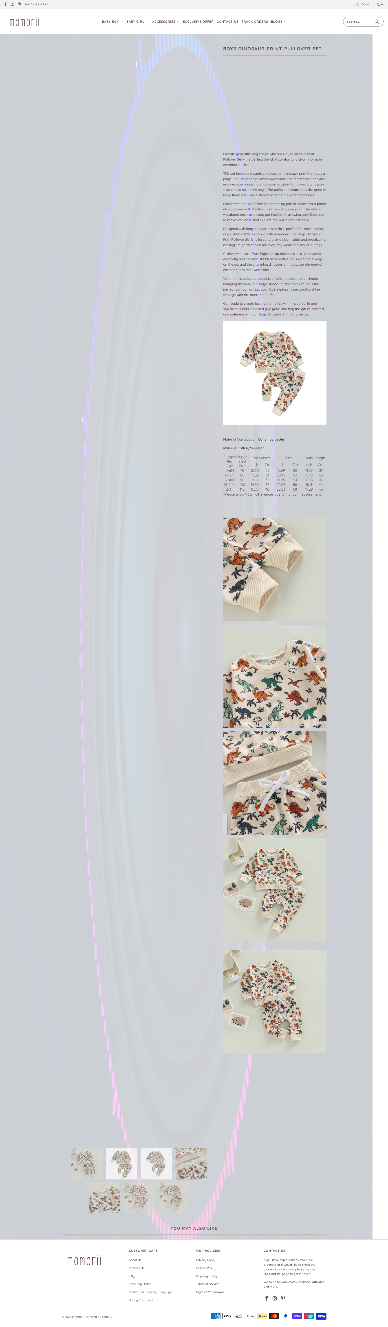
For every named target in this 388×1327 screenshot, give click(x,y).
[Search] (377, 21)
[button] (112, 21)
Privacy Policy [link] (205, 1260)
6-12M (243, 110)
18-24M (274, 110)
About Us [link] (135, 1260)
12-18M (258, 110)
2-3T (289, 110)
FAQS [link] (132, 1276)
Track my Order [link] (139, 1284)
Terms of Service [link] (207, 1284)
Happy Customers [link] (141, 1300)
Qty (225, 124)
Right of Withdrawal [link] (210, 1292)
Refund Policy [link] (205, 1268)
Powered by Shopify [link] (98, 1316)
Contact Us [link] (136, 1268)
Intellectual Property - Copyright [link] (151, 1292)
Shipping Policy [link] (206, 1276)
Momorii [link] (77, 1316)
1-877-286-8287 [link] (36, 4)
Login (364, 4)
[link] (5, 4)
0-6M (229, 110)
